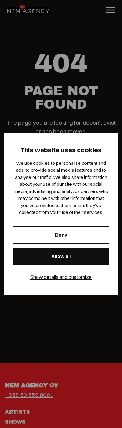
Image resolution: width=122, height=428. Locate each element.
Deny (61, 235)
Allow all (61, 256)
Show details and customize (61, 277)
